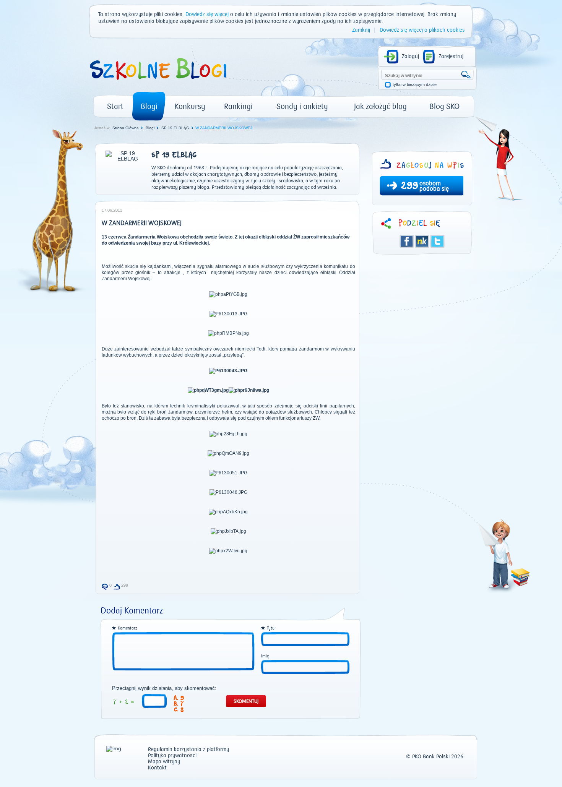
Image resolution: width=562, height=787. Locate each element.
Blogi (149, 106)
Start (115, 106)
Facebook (407, 241)
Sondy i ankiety (302, 106)
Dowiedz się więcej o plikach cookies (422, 30)
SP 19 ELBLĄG (175, 128)
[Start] (157, 83)
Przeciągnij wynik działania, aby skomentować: (164, 688)
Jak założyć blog (380, 106)
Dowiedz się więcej (207, 14)
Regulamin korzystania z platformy (188, 750)
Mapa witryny (164, 762)
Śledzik (422, 241)
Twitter (437, 241)
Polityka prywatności (172, 756)
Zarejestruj (451, 57)
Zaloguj (410, 57)
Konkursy (189, 106)
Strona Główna (125, 128)
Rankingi (238, 106)
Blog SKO (444, 106)
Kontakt (157, 768)
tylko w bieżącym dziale (415, 85)
